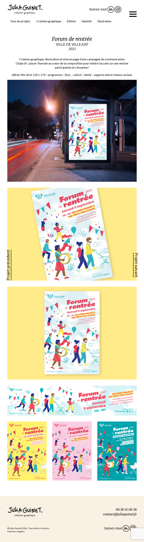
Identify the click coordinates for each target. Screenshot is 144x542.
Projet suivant (136, 265)
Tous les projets (20, 21)
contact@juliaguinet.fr (120, 514)
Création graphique (48, 21)
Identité (87, 21)
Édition (71, 21)
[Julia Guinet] (25, 9)
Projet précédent (7, 265)
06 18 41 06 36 (126, 509)
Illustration (104, 21)
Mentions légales (16, 531)
